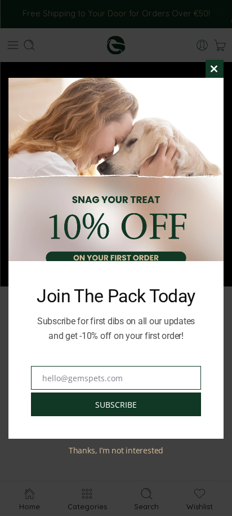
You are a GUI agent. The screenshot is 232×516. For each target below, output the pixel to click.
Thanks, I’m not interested (116, 450)
